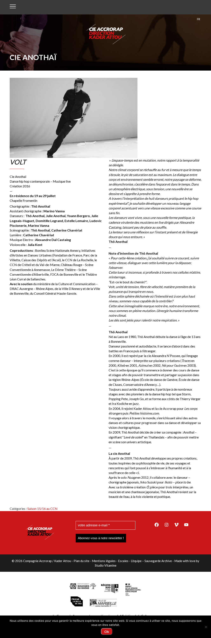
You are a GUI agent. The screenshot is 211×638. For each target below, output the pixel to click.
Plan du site (81, 561)
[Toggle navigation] (13, 7)
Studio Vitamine (105, 565)
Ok (106, 631)
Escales (123, 561)
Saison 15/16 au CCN (42, 508)
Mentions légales (104, 561)
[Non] (206, 627)
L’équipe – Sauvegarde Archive (151, 561)
